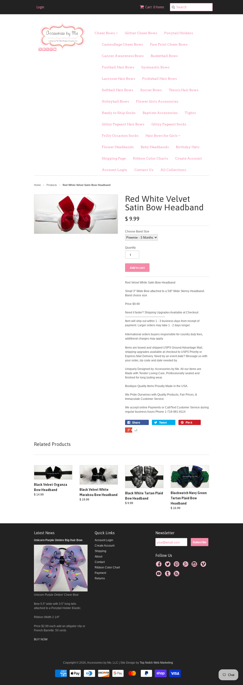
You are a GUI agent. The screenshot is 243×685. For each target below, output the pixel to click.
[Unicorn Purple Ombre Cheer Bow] (61, 590)
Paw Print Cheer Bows (168, 44)
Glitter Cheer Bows (141, 33)
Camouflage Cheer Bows (122, 44)
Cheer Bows (105, 33)
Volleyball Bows (115, 101)
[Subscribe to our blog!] (177, 575)
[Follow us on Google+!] (186, 565)
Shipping (100, 551)
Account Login (114, 170)
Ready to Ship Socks (119, 113)
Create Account (188, 158)
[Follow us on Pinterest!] (177, 565)
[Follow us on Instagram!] (195, 565)
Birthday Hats (187, 147)
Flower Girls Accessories (157, 101)
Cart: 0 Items (154, 7)
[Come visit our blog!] (168, 575)
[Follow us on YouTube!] (159, 575)
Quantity (130, 247)
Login (40, 7)
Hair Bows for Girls (161, 135)
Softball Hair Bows (117, 90)
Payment (100, 573)
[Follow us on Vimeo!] (204, 565)
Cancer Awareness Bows (123, 56)
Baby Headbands (155, 147)
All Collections (173, 170)
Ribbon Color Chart (107, 567)
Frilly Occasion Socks (120, 135)
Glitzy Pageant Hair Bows (123, 124)
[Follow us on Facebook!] (159, 565)
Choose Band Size (137, 231)
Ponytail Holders (178, 33)
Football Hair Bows (118, 67)
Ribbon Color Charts (150, 158)
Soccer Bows (151, 90)
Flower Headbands (118, 147)
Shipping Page (114, 158)
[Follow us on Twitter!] (168, 565)
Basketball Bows (164, 56)
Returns (100, 578)
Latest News (44, 533)
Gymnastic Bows (155, 67)
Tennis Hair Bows (183, 90)
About (98, 556)
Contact (100, 562)
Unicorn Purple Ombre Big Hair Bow (58, 540)
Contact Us (143, 170)
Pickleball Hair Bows (159, 78)
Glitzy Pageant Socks (168, 124)
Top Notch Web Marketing (156, 662)
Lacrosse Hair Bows (118, 78)
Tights (190, 113)
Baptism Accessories (160, 113)
